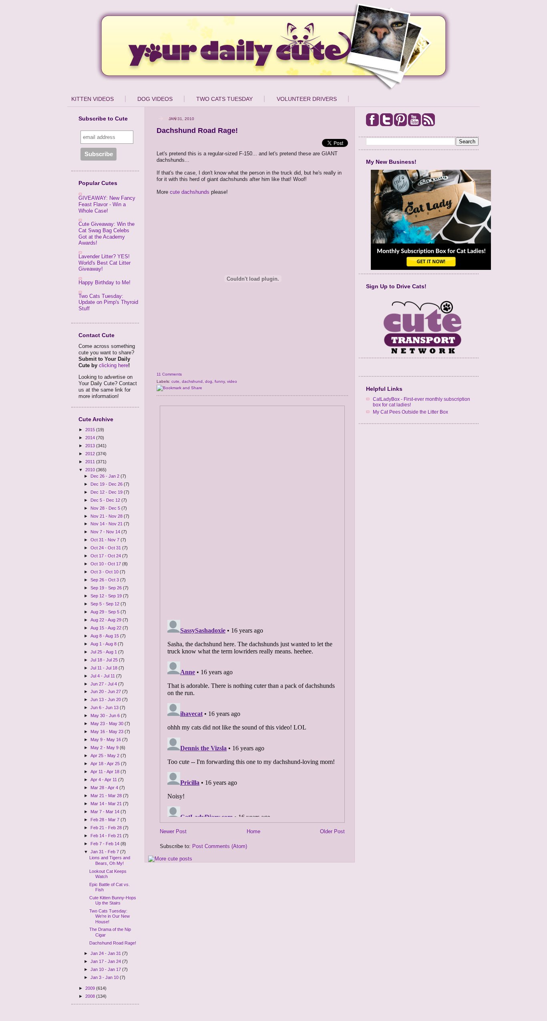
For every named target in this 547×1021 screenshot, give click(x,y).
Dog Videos (155, 99)
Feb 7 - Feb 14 (105, 843)
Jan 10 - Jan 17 (106, 969)
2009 (90, 988)
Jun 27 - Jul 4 (104, 683)
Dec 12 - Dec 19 (107, 492)
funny (220, 381)
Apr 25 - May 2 (105, 755)
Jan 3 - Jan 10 (105, 977)
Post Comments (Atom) (219, 846)
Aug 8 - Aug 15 (105, 635)
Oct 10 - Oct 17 (106, 563)
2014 (90, 437)
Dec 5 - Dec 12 (105, 500)
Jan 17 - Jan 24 (106, 961)
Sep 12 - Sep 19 (106, 595)
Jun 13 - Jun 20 (106, 699)
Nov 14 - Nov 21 (107, 523)
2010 (90, 469)
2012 (90, 453)
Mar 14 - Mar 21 (106, 803)
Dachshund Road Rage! (112, 943)
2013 (90, 445)
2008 (90, 996)
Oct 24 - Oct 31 (106, 547)
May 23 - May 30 (107, 723)
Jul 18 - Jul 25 (104, 659)
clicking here (113, 365)
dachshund (192, 381)
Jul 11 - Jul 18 (104, 667)
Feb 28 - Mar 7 (105, 819)
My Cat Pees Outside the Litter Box (410, 411)
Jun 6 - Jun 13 (105, 707)
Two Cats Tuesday (224, 99)
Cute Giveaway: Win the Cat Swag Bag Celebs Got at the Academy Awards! (106, 233)
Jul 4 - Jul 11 (103, 675)
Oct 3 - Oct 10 (105, 571)
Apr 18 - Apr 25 (105, 763)
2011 (90, 461)
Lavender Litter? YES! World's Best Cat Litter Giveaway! (104, 262)
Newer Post (173, 831)
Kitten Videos (92, 99)
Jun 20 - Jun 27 (106, 691)
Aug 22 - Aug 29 (106, 619)
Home (253, 831)
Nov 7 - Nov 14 (105, 531)
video (232, 381)
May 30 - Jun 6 (105, 715)
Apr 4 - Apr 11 (104, 779)
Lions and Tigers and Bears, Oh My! (109, 860)
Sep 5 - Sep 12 (105, 603)
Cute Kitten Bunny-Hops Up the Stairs (112, 900)
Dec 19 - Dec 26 (107, 484)
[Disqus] (252, 510)
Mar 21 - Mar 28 (106, 795)
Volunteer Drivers (307, 99)
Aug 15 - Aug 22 (106, 627)
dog (208, 381)
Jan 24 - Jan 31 (106, 953)
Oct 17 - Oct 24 (106, 555)
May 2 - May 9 (105, 747)
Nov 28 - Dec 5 (105, 508)
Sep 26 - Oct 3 (105, 579)
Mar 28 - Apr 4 (104, 787)
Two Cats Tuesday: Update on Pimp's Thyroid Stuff (108, 302)
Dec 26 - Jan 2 (105, 476)
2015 (90, 429)
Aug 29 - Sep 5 (105, 611)
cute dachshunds (189, 192)
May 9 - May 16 (106, 739)
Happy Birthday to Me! (104, 282)
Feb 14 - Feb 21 (106, 835)
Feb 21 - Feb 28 (106, 827)
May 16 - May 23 (107, 731)
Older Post (332, 831)
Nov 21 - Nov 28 (107, 516)
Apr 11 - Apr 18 (105, 771)
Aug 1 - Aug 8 (104, 643)
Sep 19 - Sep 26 (106, 587)
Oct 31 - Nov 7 (105, 539)
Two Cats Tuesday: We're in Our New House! (109, 916)
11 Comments (169, 374)
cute (175, 381)
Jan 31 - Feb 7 (105, 851)
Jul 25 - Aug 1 (104, 651)
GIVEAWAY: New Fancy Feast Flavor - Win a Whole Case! (106, 204)
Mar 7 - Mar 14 (105, 811)
